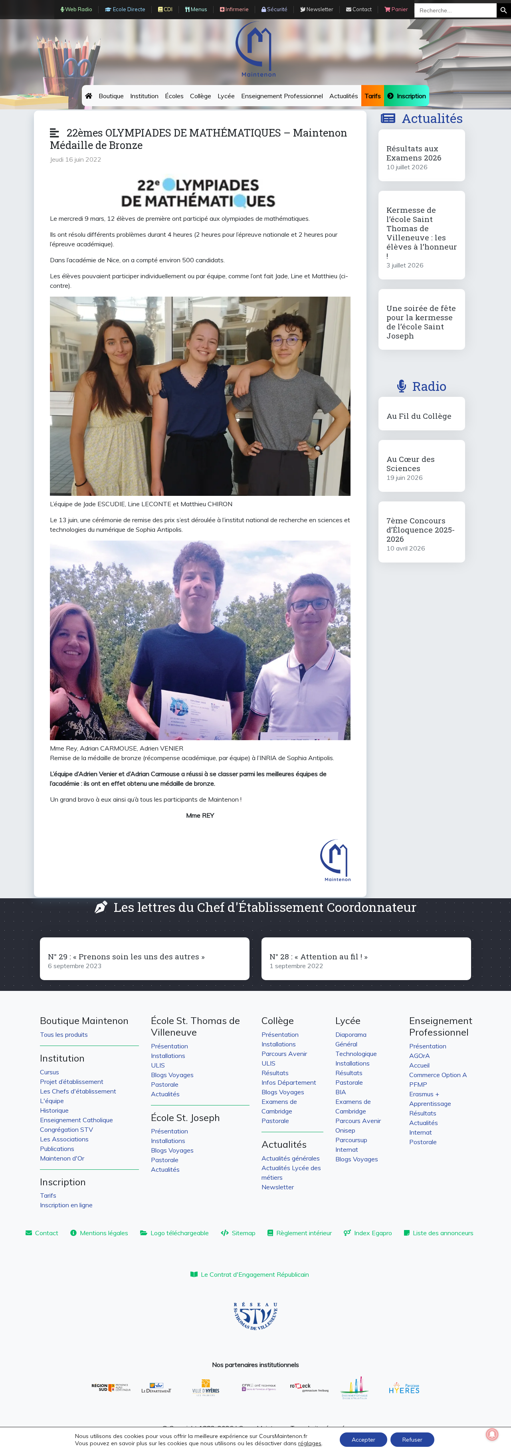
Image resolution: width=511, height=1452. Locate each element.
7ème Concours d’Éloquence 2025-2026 (420, 529)
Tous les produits (64, 1034)
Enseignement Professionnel (282, 96)
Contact (46, 1233)
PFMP (418, 1084)
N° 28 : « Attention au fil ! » (318, 956)
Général (346, 1044)
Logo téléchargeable (180, 1233)
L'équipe (52, 1101)
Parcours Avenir (284, 1054)
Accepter (363, 1439)
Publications (57, 1149)
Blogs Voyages (172, 1075)
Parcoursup (351, 1140)
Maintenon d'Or (62, 1158)
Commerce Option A (438, 1075)
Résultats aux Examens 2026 (414, 152)
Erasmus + (424, 1094)
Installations (168, 1056)
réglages (309, 1443)
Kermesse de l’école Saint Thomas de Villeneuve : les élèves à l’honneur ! (421, 233)
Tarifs (48, 1195)
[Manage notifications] (492, 1434)
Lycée (226, 96)
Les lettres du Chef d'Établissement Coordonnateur (265, 906)
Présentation (169, 1046)
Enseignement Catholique (76, 1120)
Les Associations (64, 1139)
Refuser (412, 1439)
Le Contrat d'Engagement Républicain (255, 1274)
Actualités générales (290, 1158)
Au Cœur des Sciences (410, 463)
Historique (54, 1110)
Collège (200, 96)
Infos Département (288, 1082)
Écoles (174, 96)
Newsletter (277, 1187)
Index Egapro (373, 1233)
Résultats (275, 1073)
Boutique (111, 96)
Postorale (423, 1142)
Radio (429, 385)
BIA (340, 1092)
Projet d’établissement (71, 1082)
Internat (346, 1149)
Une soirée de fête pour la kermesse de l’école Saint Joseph (421, 322)
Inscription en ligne (66, 1205)
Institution (144, 96)
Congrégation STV (66, 1129)
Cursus (49, 1072)
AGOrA (419, 1056)
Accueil (419, 1065)
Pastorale (164, 1084)
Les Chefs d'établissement (78, 1091)
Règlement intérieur (304, 1233)
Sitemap (244, 1233)
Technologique (356, 1054)
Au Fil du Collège (419, 416)
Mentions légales (104, 1233)
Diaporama (350, 1034)
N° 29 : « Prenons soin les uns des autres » (126, 956)
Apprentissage (430, 1103)
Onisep (345, 1130)
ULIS (158, 1065)
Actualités (343, 96)
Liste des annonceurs (443, 1233)
